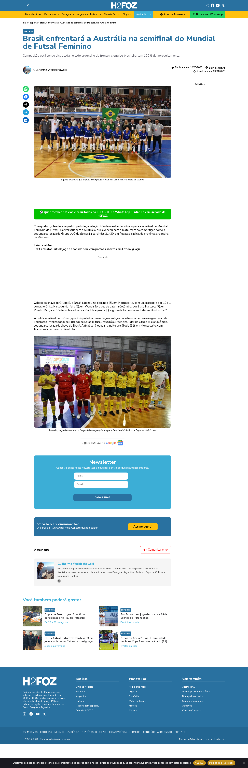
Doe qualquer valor (192, 696)
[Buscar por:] (28, 5)
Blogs (126, 14)
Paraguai (66, 14)
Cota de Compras (191, 710)
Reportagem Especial (87, 705)
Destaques (50, 14)
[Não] (243, 763)
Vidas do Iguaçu (137, 701)
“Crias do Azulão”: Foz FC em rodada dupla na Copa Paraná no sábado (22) (143, 639)
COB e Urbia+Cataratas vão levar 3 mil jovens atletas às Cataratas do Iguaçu (69, 639)
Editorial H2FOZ (84, 710)
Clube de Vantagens (193, 701)
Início (25, 22)
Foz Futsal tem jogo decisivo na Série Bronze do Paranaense (143, 616)
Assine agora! (142, 527)
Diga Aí (133, 691)
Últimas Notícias (32, 14)
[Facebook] (59, 581)
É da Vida (134, 696)
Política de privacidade (221, 762)
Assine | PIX (188, 686)
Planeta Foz (110, 14)
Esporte (34, 22)
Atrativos (187, 705)
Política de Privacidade (190, 739)
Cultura (133, 710)
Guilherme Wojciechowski (50, 70)
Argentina (82, 14)
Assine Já (141, 14)
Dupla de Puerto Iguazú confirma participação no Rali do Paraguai (65, 616)
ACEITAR (199, 762)
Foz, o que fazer (137, 686)
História (133, 705)
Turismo (94, 14)
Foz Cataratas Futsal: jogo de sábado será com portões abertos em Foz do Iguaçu (87, 249)
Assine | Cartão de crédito (196, 691)
